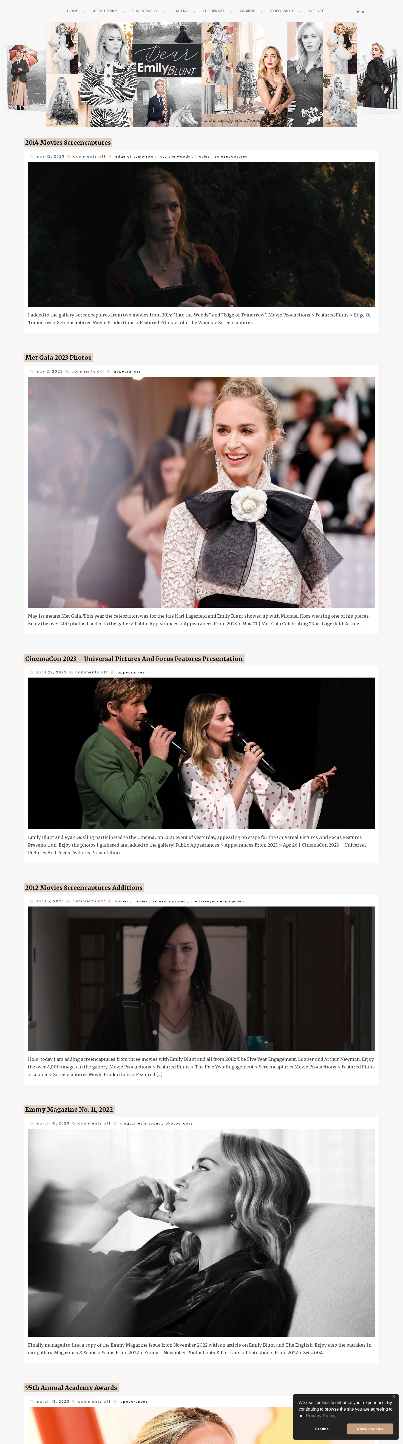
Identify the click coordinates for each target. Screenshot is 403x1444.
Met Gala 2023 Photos (62, 356)
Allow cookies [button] (370, 1429)
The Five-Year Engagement (227, 897)
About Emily (95, 11)
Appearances (129, 370)
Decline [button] (322, 1429)
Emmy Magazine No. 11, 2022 (74, 1104)
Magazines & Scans (142, 1117)
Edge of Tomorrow (136, 156)
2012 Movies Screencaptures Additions (91, 883)
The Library (215, 11)
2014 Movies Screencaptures (74, 142)
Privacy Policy (321, 1415)
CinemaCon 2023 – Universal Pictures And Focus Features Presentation (148, 656)
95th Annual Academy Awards (76, 1380)
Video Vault (291, 11)
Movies (210, 156)
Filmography (139, 11)
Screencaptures (241, 156)
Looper (122, 897)
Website (329, 11)
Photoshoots (185, 1117)
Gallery (178, 11)
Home (59, 11)
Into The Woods (180, 156)
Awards (252, 11)
